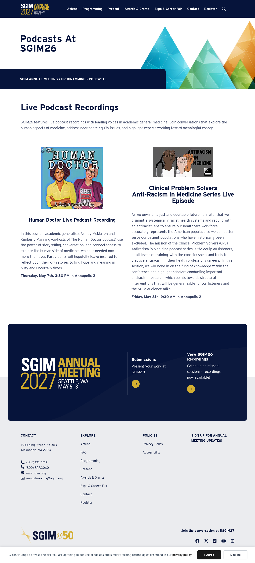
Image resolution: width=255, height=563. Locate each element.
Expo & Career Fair (168, 9)
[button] (76, 9)
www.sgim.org (36, 473)
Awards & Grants (137, 9)
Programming (92, 9)
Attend (72, 9)
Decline (235, 555)
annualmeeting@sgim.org (44, 478)
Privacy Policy (153, 444)
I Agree (209, 555)
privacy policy (182, 555)
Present (113, 9)
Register (210, 9)
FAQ (83, 452)
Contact (193, 9)
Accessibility (152, 452)
